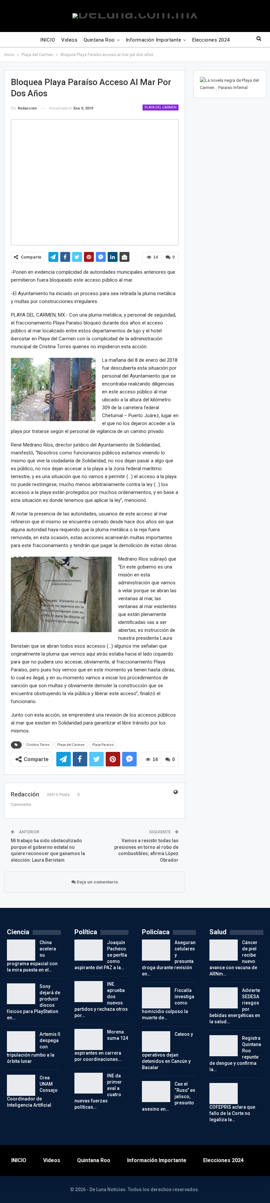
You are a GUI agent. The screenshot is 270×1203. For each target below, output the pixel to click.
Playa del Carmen (160, 107)
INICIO (47, 40)
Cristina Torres (38, 745)
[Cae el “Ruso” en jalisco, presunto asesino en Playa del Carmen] (156, 1091)
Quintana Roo (99, 40)
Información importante (153, 40)
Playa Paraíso (103, 745)
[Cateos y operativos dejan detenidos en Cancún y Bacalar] (156, 1041)
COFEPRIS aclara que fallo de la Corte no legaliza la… (232, 1113)
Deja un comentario (97, 881)
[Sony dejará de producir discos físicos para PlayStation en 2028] (21, 993)
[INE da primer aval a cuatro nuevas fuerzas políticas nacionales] (88, 1083)
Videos (69, 40)
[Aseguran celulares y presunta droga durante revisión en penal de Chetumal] (156, 950)
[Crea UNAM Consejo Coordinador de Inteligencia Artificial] (21, 1085)
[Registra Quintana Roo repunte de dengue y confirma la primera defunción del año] (223, 1045)
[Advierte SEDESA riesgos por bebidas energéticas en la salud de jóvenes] (223, 997)
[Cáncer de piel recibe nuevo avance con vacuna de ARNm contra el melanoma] (223, 950)
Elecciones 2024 (211, 40)
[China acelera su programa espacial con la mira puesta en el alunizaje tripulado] (21, 950)
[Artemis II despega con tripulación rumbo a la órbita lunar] (21, 1041)
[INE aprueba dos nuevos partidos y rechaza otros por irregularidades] (88, 991)
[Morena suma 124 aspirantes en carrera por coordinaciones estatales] (88, 1039)
